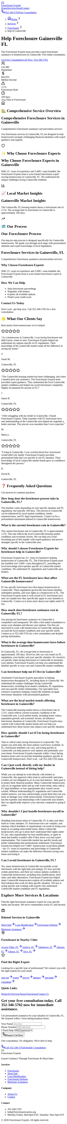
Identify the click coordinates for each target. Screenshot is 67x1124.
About (19, 8)
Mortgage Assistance (17, 1082)
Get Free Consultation (12, 60)
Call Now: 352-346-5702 (35, 60)
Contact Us (43, 994)
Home (4, 8)
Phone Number (8, 1027)
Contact (25, 8)
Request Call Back (14, 1035)
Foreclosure (13, 1070)
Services (11, 8)
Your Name (7, 1024)
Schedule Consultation (35, 1047)
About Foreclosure (28, 994)
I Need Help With (10, 1030)
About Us (12, 1094)
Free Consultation (27, 12)
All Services (13, 994)
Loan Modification (16, 1076)
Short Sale (12, 1073)
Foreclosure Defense (17, 1079)
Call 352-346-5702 (14, 1047)
